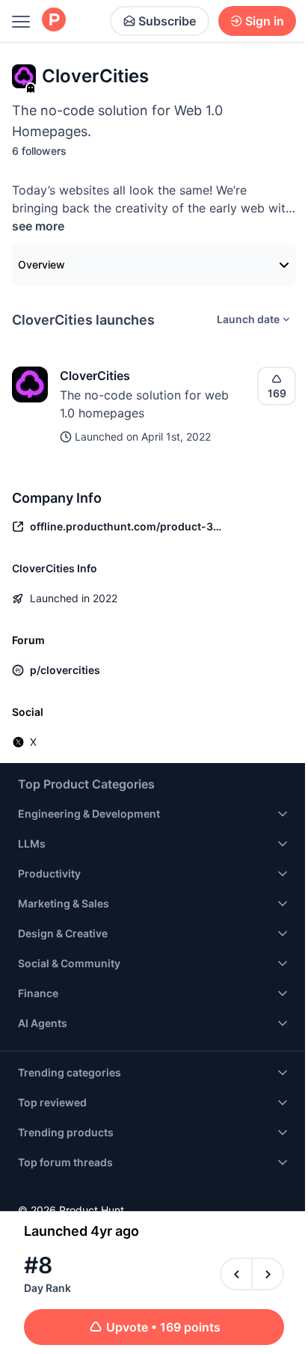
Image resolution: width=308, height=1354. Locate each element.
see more (38, 225)
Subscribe (167, 20)
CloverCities (95, 375)
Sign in (264, 20)
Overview (41, 264)
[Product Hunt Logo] (54, 20)
